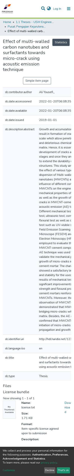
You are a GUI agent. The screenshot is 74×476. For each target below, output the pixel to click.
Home (7, 22)
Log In (57, 9)
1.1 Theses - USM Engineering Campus (35, 22)
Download (68, 407)
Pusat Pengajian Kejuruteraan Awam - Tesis (27, 26)
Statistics (61, 42)
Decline (49, 470)
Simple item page (37, 81)
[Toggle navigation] (68, 9)
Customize (9, 470)
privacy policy (49, 462)
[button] (49, 8)
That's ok (63, 470)
